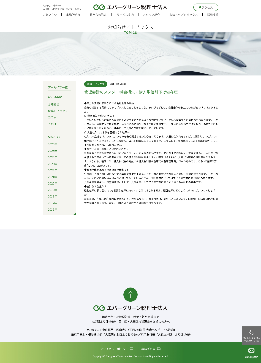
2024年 (52, 157)
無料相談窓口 (252, 357)
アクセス (207, 7)
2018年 (52, 196)
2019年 (52, 190)
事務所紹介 (73, 14)
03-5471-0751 (251, 339)
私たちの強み (98, 14)
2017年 (52, 203)
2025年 (52, 150)
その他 (52, 124)
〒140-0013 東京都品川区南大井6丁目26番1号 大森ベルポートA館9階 (130, 329)
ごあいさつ (50, 14)
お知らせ (53, 104)
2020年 (52, 183)
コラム (52, 117)
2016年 (52, 209)
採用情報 (212, 14)
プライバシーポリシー (114, 349)
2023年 (52, 164)
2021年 (52, 177)
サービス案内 (125, 14)
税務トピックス (58, 111)
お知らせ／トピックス (183, 14)
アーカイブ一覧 (58, 87)
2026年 (52, 144)
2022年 (52, 170)
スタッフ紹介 (151, 14)
